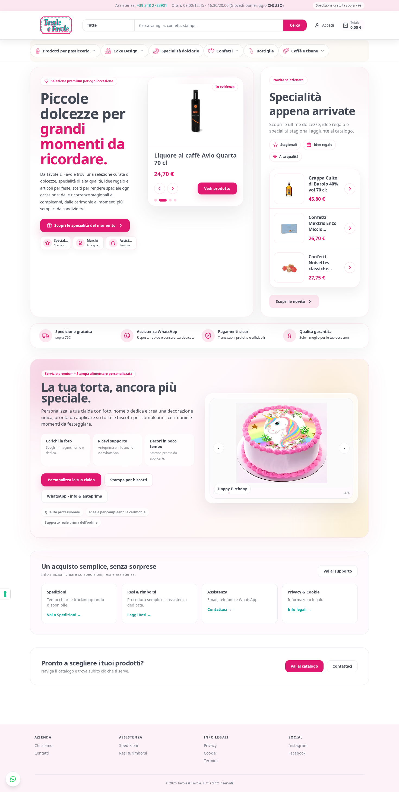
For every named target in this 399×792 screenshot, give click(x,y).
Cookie (210, 753)
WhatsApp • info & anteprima (74, 496)
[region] (281, 448)
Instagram (298, 745)
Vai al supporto (338, 571)
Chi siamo (43, 745)
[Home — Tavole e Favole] (56, 25)
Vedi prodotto (217, 188)
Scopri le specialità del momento (85, 225)
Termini (211, 760)
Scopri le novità (290, 301)
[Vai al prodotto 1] (155, 200)
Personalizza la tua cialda (71, 479)
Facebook (297, 753)
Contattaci (342, 666)
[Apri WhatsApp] (13, 779)
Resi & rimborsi (133, 753)
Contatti (41, 753)
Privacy (210, 745)
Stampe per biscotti (128, 479)
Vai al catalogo (304, 666)
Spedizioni (128, 745)
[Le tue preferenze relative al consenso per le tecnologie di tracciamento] (5, 594)
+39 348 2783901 (152, 5)
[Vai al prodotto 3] (168, 200)
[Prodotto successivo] (172, 188)
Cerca (295, 25)
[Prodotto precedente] (159, 188)
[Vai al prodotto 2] (160, 200)
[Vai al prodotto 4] (175, 200)
